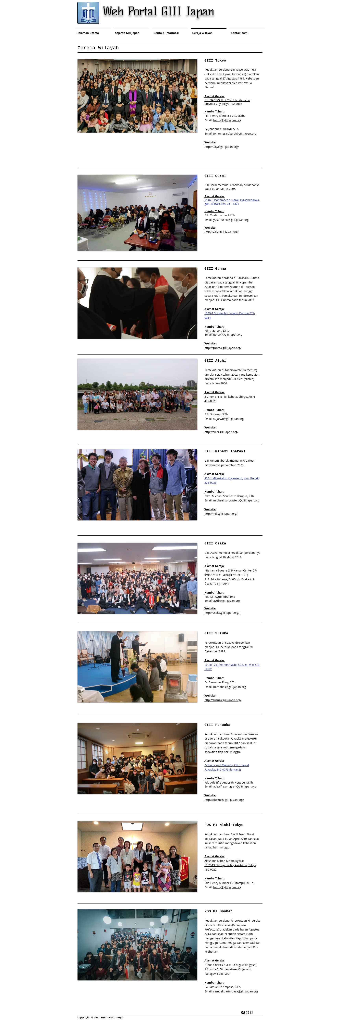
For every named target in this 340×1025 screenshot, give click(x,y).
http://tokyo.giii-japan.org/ (221, 147)
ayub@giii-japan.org (226, 600)
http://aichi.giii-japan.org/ (221, 432)
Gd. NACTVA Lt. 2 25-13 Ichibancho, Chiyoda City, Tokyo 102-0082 (227, 102)
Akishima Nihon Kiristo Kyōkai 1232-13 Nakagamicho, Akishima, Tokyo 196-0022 (230, 865)
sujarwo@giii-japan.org (228, 419)
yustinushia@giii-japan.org (231, 220)
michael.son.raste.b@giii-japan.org (236, 500)
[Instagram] (247, 1012)
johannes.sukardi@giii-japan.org (234, 133)
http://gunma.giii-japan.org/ (222, 348)
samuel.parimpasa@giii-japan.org (235, 991)
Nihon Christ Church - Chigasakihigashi (230, 965)
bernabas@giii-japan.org (229, 687)
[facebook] (243, 1012)
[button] (137, 96)
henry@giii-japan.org (227, 120)
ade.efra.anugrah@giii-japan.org (234, 786)
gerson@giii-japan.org (227, 334)
